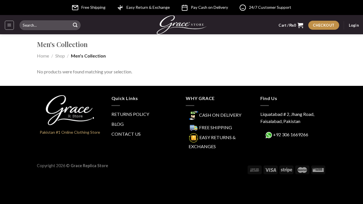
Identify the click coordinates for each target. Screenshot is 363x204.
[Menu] (9, 25)
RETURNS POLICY (130, 114)
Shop (60, 55)
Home (43, 55)
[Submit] (75, 25)
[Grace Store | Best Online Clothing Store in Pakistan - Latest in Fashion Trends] (181, 24)
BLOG (117, 124)
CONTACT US (126, 134)
